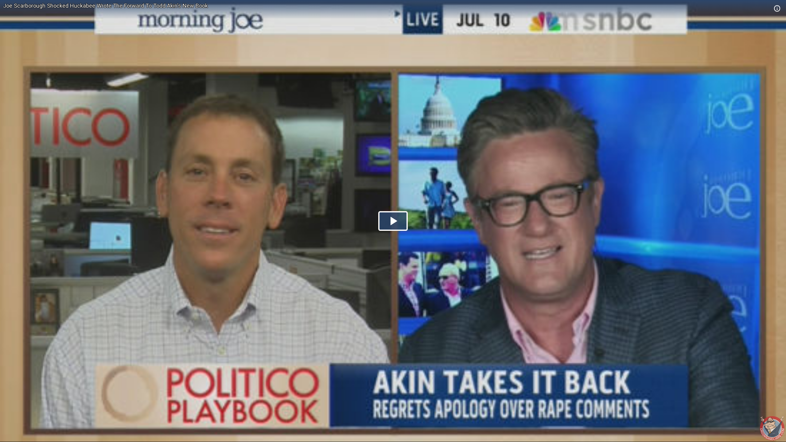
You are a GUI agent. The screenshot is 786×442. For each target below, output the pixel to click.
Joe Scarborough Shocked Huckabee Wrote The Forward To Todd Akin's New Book (105, 5)
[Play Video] (393, 221)
